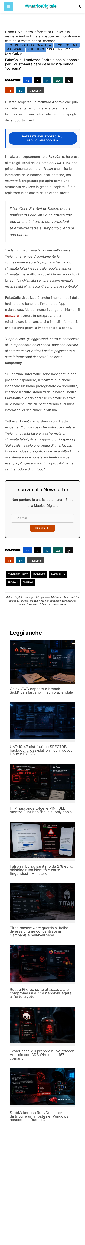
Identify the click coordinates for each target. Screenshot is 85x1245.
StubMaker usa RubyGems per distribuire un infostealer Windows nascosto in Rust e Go (39, 1116)
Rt (9, 90)
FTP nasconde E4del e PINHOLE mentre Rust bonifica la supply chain (41, 810)
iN (47, 80)
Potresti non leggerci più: (42, 138)
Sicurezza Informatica (34, 32)
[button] (79, 6)
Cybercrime (66, 45)
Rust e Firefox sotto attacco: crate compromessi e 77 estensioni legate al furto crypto (41, 993)
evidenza (39, 574)
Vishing (28, 582)
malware (12, 316)
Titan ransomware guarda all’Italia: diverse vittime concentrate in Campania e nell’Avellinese (39, 931)
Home (9, 32)
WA (58, 80)
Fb (27, 80)
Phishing (35, 49)
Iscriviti (42, 528)
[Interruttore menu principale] (8, 6)
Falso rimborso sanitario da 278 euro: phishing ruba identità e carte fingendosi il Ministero (41, 870)
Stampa (35, 90)
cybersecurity (18, 574)
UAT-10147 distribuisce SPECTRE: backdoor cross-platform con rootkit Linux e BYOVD (41, 750)
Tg (21, 90)
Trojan (13, 582)
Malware (15, 49)
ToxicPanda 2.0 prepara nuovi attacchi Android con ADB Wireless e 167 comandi (42, 1054)
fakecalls (58, 574)
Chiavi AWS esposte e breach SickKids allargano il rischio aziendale (41, 690)
